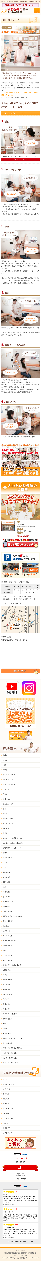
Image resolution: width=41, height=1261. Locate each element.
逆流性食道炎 (7, 1033)
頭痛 (4, 765)
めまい (5, 760)
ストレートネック (9, 784)
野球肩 (5, 814)
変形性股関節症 (8, 921)
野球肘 (5, 833)
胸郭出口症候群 (8, 818)
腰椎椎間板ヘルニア (10, 901)
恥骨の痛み (6, 1004)
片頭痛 (5, 770)
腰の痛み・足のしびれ (10, 1063)
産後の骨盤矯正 (8, 1019)
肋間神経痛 (6, 882)
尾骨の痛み (6, 1009)
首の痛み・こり (8, 779)
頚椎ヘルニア (7, 799)
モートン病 (6, 989)
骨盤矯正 (6, 999)
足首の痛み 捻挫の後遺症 (12, 965)
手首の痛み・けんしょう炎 (12, 848)
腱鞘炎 (5, 853)
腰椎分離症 (6, 906)
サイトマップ (7, 1133)
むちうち (6, 789)
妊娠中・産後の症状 (10, 1058)
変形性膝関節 (7, 945)
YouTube (6, 1113)
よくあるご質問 (8, 1108)
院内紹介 (6, 1099)
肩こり (5, 809)
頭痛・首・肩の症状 (10, 1053)
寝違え (5, 794)
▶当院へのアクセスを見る (20, 159)
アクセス (6, 1103)
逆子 (4, 1023)
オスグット (6, 931)
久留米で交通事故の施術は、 (13, 1048)
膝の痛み (6, 926)
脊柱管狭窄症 (7, 911)
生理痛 (5, 1028)
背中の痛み (6, 872)
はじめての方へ (8, 1084)
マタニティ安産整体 (10, 1014)
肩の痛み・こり (8, 804)
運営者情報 (6, 1128)
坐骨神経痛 (6, 892)
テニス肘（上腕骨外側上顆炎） (13, 838)
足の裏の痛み (7, 994)
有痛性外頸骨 (7, 980)
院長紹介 (6, 1094)
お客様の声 (6, 1123)
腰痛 (4, 887)
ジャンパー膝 (7, 936)
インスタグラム (8, 1118)
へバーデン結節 (8, 867)
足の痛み (6, 975)
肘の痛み (6, 828)
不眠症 (5, 755)
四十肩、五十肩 (8, 823)
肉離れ (5, 950)
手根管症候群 (7, 857)
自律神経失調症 (8, 1043)
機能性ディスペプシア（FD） (13, 1038)
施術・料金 (6, 1089)
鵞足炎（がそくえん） (10, 940)
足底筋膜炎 (6, 984)
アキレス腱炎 (7, 960)
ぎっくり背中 (7, 877)
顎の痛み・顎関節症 (10, 774)
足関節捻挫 (6, 970)
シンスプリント (8, 955)
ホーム (5, 1079)
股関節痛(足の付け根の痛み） (13, 916)
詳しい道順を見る (20, 671)
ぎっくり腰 (6, 897)
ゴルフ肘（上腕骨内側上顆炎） (13, 843)
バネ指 (5, 862)
